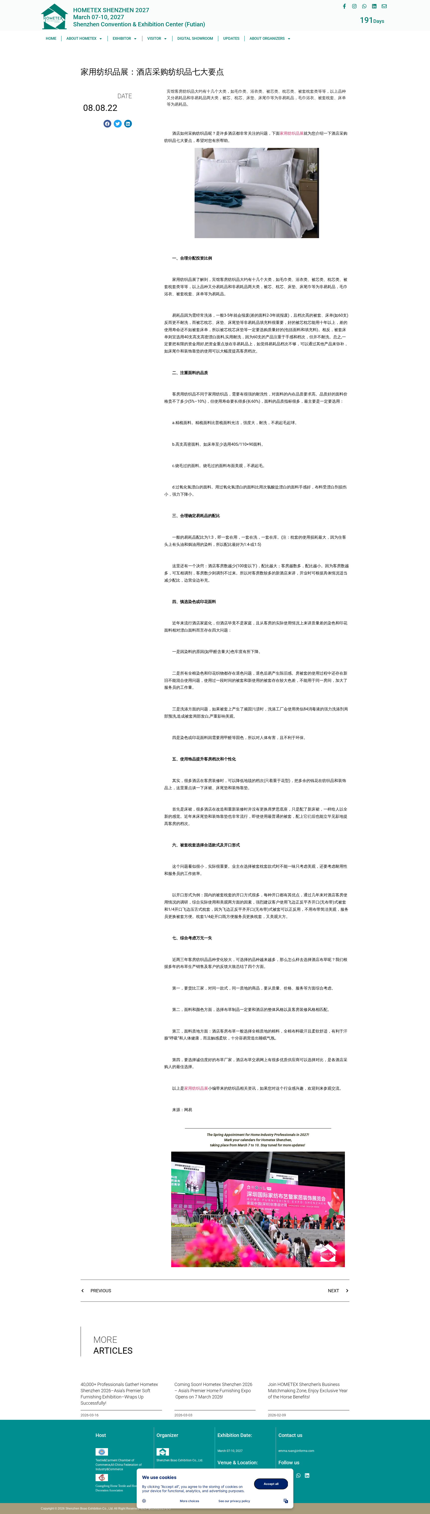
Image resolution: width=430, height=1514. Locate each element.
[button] (107, 124)
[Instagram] (354, 6)
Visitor (154, 38)
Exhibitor (122, 38)
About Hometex (81, 38)
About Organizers (267, 38)
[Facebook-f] (344, 6)
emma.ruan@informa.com (296, 1451)
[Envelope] (384, 6)
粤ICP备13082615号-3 (155, 1508)
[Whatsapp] (364, 6)
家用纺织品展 (292, 133)
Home (51, 38)
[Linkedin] (374, 6)
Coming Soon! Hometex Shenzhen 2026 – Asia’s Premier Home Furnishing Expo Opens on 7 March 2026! (213, 1390)
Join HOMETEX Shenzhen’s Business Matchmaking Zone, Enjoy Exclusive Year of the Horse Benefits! (308, 1390)
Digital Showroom (195, 38)
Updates (231, 38)
